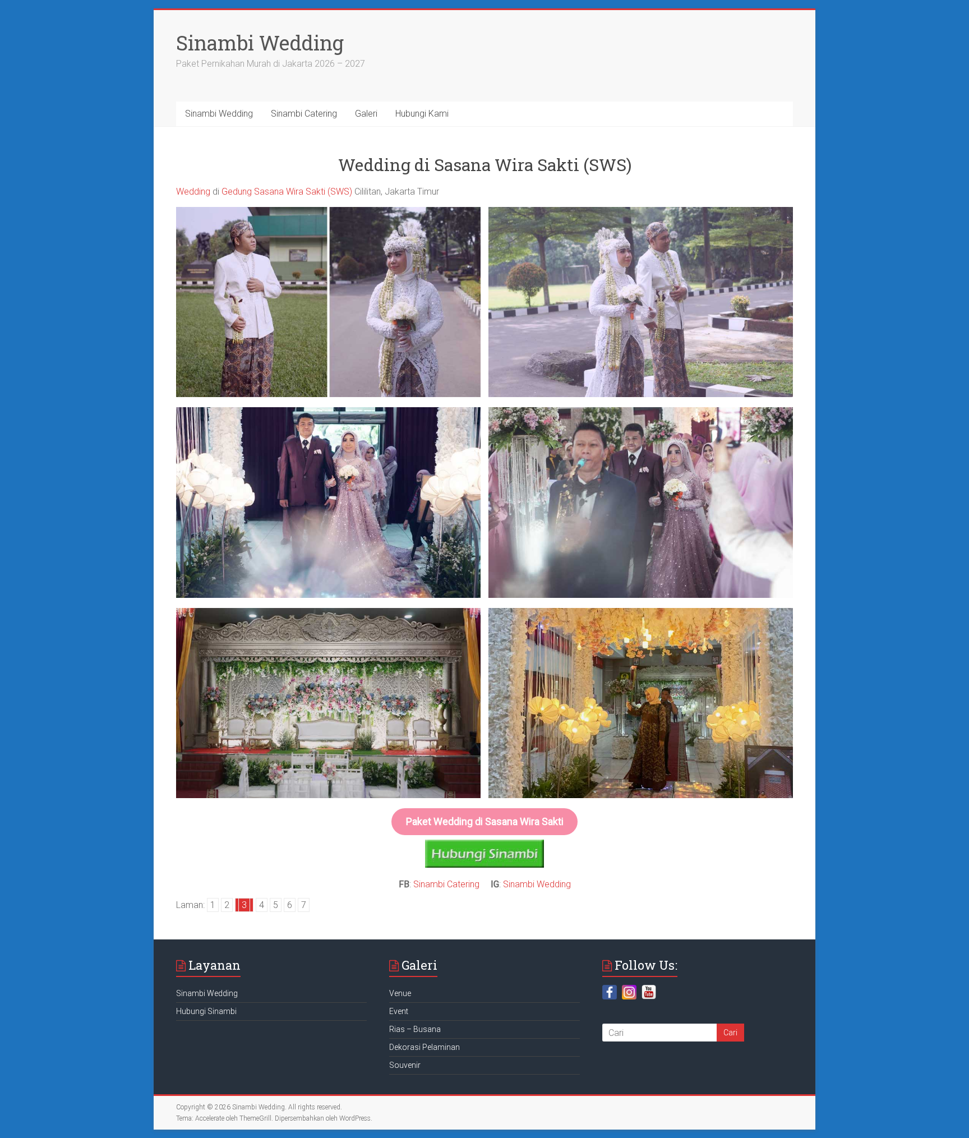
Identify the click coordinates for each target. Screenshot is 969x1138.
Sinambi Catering (304, 113)
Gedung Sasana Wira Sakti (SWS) (287, 191)
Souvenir (405, 1065)
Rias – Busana (415, 1029)
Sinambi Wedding (260, 42)
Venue (400, 993)
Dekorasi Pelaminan (424, 1047)
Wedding (193, 191)
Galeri (366, 113)
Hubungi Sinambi (206, 1011)
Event (398, 1011)
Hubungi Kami (422, 113)
